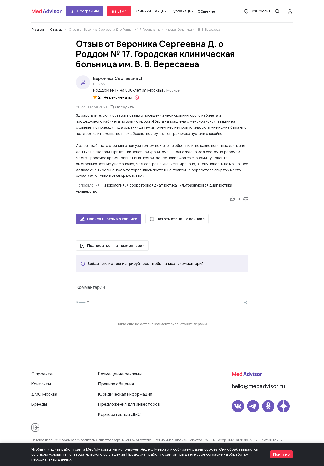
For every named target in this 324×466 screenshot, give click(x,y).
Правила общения (116, 384)
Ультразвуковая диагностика (205, 185)
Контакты (41, 384)
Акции (161, 11)
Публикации (182, 11)
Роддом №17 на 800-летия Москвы (128, 90)
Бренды (39, 404)
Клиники (143, 11)
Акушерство (86, 191)
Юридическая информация (125, 394)
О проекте (42, 374)
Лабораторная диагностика (152, 185)
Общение (206, 11)
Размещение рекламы (120, 374)
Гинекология (113, 185)
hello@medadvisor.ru (258, 386)
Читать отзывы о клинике (180, 218)
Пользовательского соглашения (96, 454)
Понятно (281, 454)
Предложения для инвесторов (129, 404)
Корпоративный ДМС (119, 414)
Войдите (95, 264)
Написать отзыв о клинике (112, 218)
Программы (88, 11)
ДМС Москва (44, 394)
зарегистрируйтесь (130, 264)
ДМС (122, 11)
